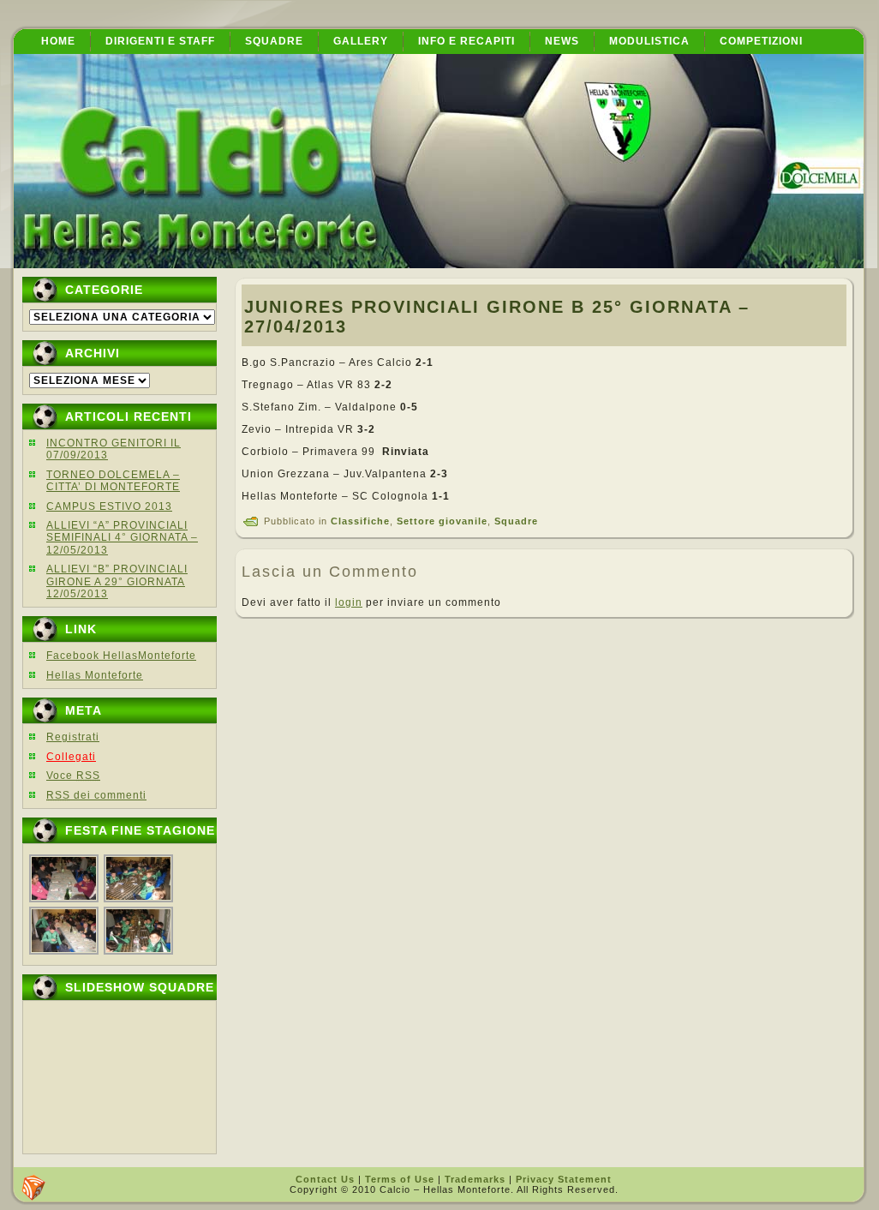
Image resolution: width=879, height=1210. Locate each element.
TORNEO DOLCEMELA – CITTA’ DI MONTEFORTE (113, 481)
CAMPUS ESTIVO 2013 (109, 506)
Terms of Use (399, 1179)
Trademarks (475, 1179)
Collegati (71, 757)
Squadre (516, 521)
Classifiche (360, 521)
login (348, 602)
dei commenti (96, 795)
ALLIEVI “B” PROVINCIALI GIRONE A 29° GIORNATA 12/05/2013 (117, 581)
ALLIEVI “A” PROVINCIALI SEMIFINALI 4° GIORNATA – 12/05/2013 (122, 537)
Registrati (72, 737)
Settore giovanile (442, 521)
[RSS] (33, 1187)
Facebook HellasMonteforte (121, 656)
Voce (73, 776)
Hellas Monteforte (94, 675)
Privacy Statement (564, 1179)
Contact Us (325, 1179)
